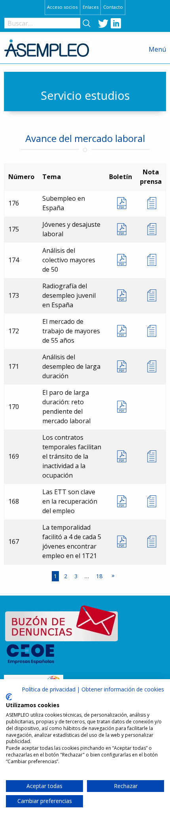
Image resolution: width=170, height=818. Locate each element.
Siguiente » (113, 576)
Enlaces (90, 7)
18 (99, 576)
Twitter (103, 23)
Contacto (113, 7)
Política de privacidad (49, 689)
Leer (151, 203)
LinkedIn (116, 23)
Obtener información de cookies (122, 689)
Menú (157, 49)
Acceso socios (62, 7)
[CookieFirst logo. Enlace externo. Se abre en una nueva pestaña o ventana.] (9, 696)
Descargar (121, 203)
